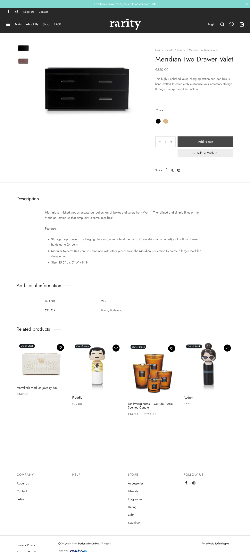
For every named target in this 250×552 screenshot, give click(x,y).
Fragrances (135, 499)
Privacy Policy (26, 545)
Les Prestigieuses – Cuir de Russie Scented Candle (150, 406)
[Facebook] (8, 12)
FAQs (20, 499)
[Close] (246, 3)
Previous (38, 84)
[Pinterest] (179, 170)
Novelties (134, 523)
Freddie (77, 397)
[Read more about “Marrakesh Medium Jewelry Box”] (60, 356)
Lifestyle (169, 50)
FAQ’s (58, 24)
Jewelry (181, 50)
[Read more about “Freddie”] (116, 357)
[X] (172, 170)
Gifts (131, 515)
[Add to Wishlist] (60, 347)
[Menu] (8, 24)
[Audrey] (208, 367)
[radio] (158, 121)
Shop (46, 24)
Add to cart (205, 141)
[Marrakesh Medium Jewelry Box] (41, 362)
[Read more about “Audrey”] (227, 357)
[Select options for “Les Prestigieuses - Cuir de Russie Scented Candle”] (171, 357)
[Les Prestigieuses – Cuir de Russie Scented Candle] (153, 370)
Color (159, 110)
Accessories (135, 483)
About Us (28, 12)
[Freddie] (97, 367)
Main (18, 24)
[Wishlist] (232, 24)
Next (137, 84)
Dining (132, 507)
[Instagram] (16, 12)
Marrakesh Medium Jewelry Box (37, 388)
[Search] (222, 24)
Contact (43, 12)
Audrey (188, 397)
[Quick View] (60, 365)
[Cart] (241, 24)
